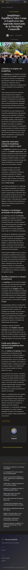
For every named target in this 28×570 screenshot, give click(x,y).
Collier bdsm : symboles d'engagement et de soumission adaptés (13, 484)
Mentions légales (5, 558)
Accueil (3, 7)
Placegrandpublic (11, 539)
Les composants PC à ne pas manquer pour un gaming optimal (13, 472)
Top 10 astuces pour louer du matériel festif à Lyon (13, 499)
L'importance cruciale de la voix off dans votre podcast (13, 467)
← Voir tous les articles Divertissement (11, 447)
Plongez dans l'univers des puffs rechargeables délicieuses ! (11, 494)
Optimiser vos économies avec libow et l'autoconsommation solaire (13, 489)
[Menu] (25, 2)
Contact (3, 560)
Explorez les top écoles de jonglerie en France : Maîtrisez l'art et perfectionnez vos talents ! (13, 478)
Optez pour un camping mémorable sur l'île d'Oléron (13, 509)
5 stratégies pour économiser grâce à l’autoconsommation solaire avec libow (13, 504)
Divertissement (9, 7)
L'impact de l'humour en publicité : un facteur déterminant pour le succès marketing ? (13, 525)
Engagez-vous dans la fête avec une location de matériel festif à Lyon (12, 514)
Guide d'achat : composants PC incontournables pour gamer (11, 519)
